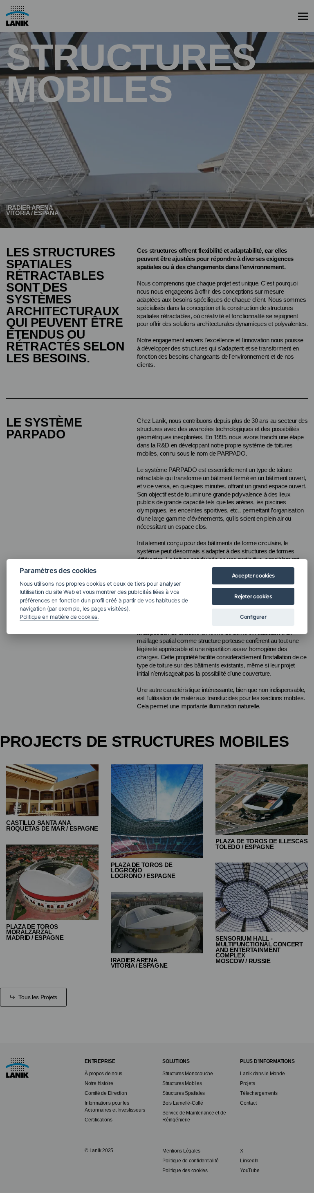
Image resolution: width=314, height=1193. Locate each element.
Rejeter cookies (253, 596)
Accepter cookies (253, 575)
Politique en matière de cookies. (59, 616)
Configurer (253, 616)
